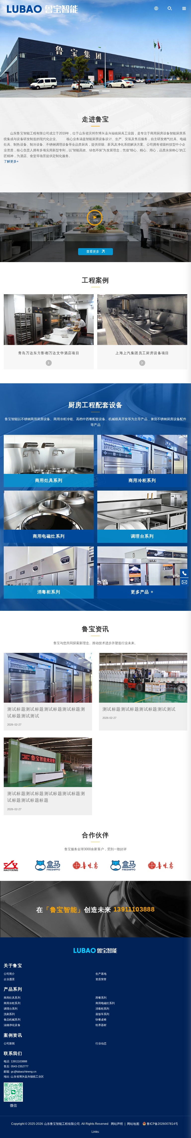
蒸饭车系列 (102, 1014)
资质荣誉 (101, 979)
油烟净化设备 (12, 1025)
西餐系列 (101, 997)
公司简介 (9, 973)
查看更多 (92, 251)
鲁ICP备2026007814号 (162, 1124)
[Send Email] (184, 582)
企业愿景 (9, 979)
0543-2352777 (19, 1066)
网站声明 (117, 1124)
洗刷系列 (9, 1014)
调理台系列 (10, 1008)
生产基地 (101, 973)
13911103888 (134, 909)
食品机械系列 (12, 1019)
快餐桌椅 (101, 1019)
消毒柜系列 (102, 1008)
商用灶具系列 (12, 997)
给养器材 (101, 1025)
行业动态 (101, 1043)
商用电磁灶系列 (105, 1003)
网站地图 (133, 1124)
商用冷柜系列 (12, 1003)
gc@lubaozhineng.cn (24, 1071)
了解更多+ (11, 161)
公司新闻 (9, 1043)
